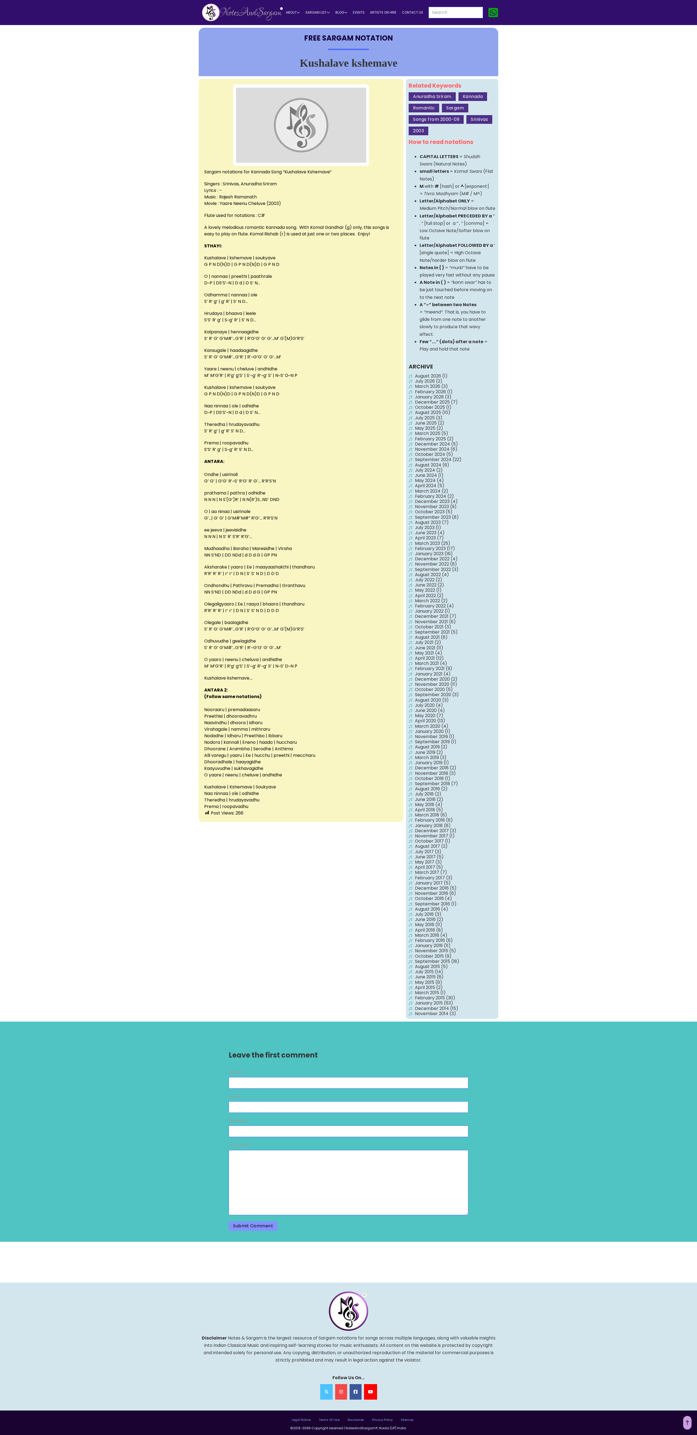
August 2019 (427, 747)
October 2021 (429, 627)
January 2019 (428, 763)
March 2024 (428, 491)
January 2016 (429, 945)
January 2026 (429, 397)
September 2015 (432, 961)
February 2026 (430, 392)
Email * (236, 1096)
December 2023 (432, 501)
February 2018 (430, 820)
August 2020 (428, 700)
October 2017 (429, 841)
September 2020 (433, 695)
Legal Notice (301, 1420)
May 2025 (425, 428)
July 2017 (424, 852)
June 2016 (425, 919)
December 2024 (432, 444)
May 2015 (424, 982)
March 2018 (427, 815)
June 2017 (425, 857)
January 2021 (428, 674)
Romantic (424, 108)
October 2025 (430, 407)
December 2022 (432, 559)
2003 (418, 131)
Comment (241, 1145)
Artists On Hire (383, 12)
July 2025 (425, 418)
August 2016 (427, 909)
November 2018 (431, 773)
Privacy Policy (382, 1420)
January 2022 (429, 611)
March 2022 (427, 601)
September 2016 (432, 904)
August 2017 (427, 846)
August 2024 (428, 465)
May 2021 (424, 653)
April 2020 (425, 721)
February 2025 (430, 439)
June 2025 (426, 423)
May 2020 (425, 715)
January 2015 (429, 1003)
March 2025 (427, 433)
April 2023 (425, 538)
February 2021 (430, 668)
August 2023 (428, 522)
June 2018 (425, 799)
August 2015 (427, 966)
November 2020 (432, 684)
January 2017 (429, 883)
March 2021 (427, 663)
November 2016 (431, 893)
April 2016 (425, 930)
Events (359, 12)
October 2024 (430, 454)
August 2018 (427, 789)
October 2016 (429, 898)
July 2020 (425, 705)
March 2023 (427, 543)
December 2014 (432, 1008)
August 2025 (428, 412)
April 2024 (425, 486)
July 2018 (424, 794)
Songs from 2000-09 (436, 119)
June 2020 (426, 710)
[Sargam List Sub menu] (328, 12)
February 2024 (430, 496)
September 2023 (433, 517)
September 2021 (432, 632)
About (291, 12)
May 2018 (424, 804)
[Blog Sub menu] (345, 12)
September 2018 (432, 784)
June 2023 (425, 533)
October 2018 (429, 778)
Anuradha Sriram (432, 96)
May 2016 (424, 924)
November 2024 (432, 449)
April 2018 (425, 810)
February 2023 (430, 548)
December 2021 (431, 616)
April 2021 (425, 658)
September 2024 (433, 459)
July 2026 (425, 381)
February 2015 (430, 998)
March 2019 (427, 757)
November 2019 (431, 736)
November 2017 (431, 836)
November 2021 (431, 622)
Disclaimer (356, 1420)
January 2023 (429, 554)
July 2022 (425, 580)
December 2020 (432, 679)
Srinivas (479, 119)
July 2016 (424, 914)
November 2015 (431, 951)
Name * (237, 1072)
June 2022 (425, 585)
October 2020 (430, 689)
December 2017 (432, 831)
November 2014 (431, 1013)
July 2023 (425, 527)
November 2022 (432, 564)
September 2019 (432, 742)
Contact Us (412, 12)
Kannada (473, 96)
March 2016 (427, 935)
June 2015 (425, 977)
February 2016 (430, 940)
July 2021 (424, 642)
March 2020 (427, 726)
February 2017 (430, 878)
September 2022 (433, 569)
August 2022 (428, 574)
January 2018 (429, 825)
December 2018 (432, 768)
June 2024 (426, 475)
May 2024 (425, 480)
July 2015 (424, 972)
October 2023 (430, 512)
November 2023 (432, 506)
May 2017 (424, 862)
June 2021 (425, 648)
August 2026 (428, 376)
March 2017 (427, 872)
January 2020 (429, 731)
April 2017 (425, 867)
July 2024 (425, 470)
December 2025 (432, 402)
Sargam (455, 108)
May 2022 (425, 590)
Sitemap (407, 1420)
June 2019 (425, 752)
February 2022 (430, 606)
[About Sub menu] (298, 12)
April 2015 (425, 987)
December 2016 (432, 888)
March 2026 (427, 386)
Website (237, 1120)
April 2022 (425, 595)
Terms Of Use (329, 1420)
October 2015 (429, 956)
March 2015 (427, 993)
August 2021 (427, 637)
